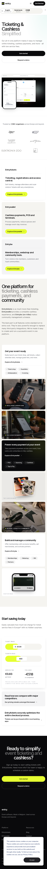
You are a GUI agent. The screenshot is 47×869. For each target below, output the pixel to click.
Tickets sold (10, 653)
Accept (32, 860)
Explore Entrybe (11, 551)
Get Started (39, 3)
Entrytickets (6, 832)
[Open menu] (31, 3)
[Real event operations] (23, 394)
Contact (29, 836)
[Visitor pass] (23, 582)
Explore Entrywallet (12, 455)
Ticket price (10, 641)
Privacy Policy (27, 854)
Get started (23, 53)
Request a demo (24, 60)
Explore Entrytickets (12, 362)
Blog (27, 832)
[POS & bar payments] (23, 425)
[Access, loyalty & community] (23, 517)
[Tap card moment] (23, 486)
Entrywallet (6, 836)
